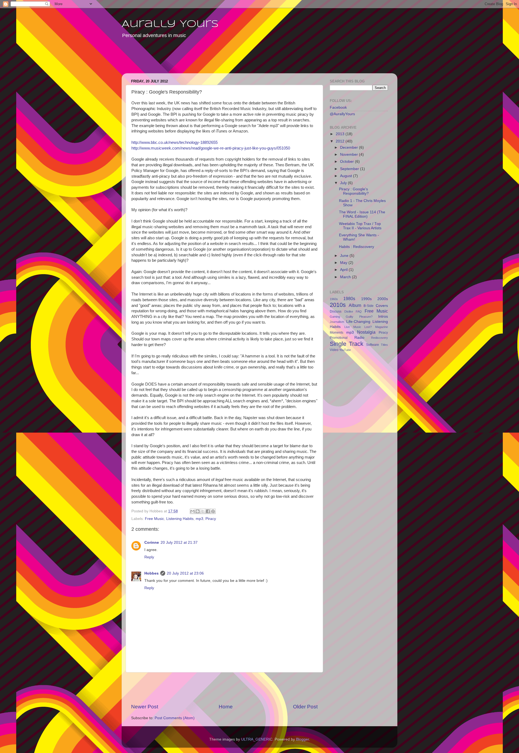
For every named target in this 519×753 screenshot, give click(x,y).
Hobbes (151, 573)
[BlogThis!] (197, 511)
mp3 (199, 519)
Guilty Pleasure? (359, 316)
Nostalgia (366, 332)
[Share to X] (202, 511)
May (344, 263)
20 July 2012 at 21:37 (179, 542)
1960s (334, 299)
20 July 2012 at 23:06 (185, 573)
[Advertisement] (225, 59)
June (345, 256)
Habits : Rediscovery (356, 247)
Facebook (338, 107)
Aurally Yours (170, 24)
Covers (382, 306)
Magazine (381, 327)
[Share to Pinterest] (213, 511)
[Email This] (192, 511)
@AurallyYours (342, 114)
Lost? (368, 327)
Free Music (154, 519)
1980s (349, 298)
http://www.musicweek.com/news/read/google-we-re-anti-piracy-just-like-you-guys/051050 (210, 148)
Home (226, 706)
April (344, 270)
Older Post (305, 706)
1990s (366, 299)
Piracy (210, 519)
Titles (384, 344)
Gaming (335, 316)
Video (334, 350)
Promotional (339, 338)
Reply (149, 557)
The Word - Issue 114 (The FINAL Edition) (362, 214)
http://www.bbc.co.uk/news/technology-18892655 (174, 142)
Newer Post (144, 706)
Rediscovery (379, 337)
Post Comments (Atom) (175, 718)
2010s (338, 304)
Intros (383, 316)
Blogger (302, 739)
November (349, 154)
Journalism (337, 321)
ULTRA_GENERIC (256, 739)
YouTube (345, 349)
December (349, 147)
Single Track (346, 343)
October (347, 162)
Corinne (151, 542)
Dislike (348, 311)
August (346, 176)
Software (372, 345)
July (344, 183)
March (346, 277)
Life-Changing (358, 322)
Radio (359, 338)
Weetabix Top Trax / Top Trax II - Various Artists (360, 226)
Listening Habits (180, 519)
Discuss (335, 311)
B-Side (369, 306)
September (350, 169)
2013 (340, 134)
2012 (340, 141)
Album (355, 305)
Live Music (352, 327)
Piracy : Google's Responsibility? (354, 191)
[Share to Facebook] (208, 511)
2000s (382, 299)
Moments (336, 332)
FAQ (359, 311)
